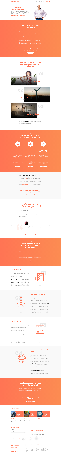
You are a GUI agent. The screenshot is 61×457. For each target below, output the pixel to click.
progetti (39, 1)
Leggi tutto (33, 228)
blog (43, 1)
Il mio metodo (27, 258)
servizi (41, 1)
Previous (12, 226)
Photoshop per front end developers (43, 419)
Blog (26, 451)
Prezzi (36, 450)
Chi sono (27, 449)
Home (27, 448)
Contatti (47, 1)
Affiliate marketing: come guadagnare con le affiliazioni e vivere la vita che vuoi (17, 420)
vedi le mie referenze (30, 39)
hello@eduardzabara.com (14, 447)
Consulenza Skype (43, 450)
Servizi (32, 449)
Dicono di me (37, 448)
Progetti (32, 448)
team (26, 178)
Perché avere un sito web (44, 449)
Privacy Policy (48, 455)
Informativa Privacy (21, 438)
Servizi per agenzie (43, 448)
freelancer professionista (25, 184)
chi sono (36, 1)
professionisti (31, 161)
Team (27, 450)
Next (49, 226)
